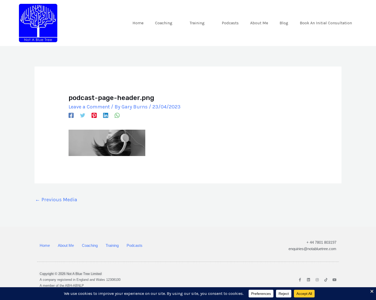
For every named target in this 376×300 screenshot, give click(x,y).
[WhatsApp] (117, 115)
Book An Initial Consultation (326, 22)
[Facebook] (71, 115)
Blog (284, 22)
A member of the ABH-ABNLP (62, 285)
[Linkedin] (105, 115)
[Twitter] (82, 115)
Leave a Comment (89, 107)
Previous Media (56, 200)
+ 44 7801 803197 (321, 242)
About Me (259, 22)
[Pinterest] (94, 115)
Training (197, 22)
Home (137, 22)
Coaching (163, 22)
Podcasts (230, 22)
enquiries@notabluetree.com (312, 249)
